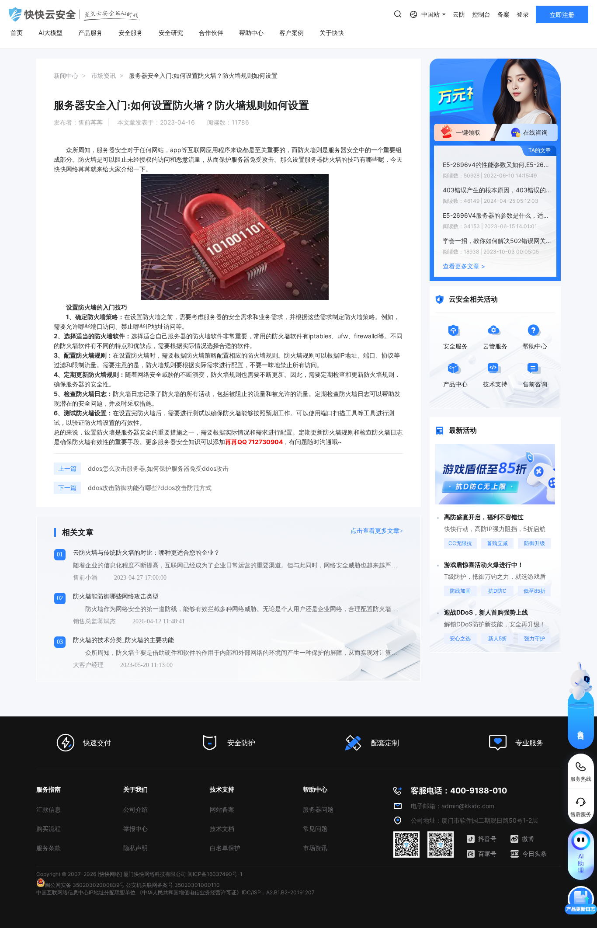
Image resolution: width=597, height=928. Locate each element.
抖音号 (487, 838)
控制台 (481, 14)
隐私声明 (135, 848)
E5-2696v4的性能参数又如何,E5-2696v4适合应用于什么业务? (497, 164)
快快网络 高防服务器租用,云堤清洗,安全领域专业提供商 (74, 14)
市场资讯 (315, 848)
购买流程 (48, 828)
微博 (528, 838)
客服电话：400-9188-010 (459, 790)
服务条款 (48, 848)
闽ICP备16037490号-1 (215, 874)
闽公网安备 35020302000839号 (85, 885)
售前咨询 (581, 727)
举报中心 (135, 828)
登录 (523, 14)
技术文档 (222, 828)
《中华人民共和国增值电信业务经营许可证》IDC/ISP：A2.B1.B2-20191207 (226, 892)
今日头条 (534, 853)
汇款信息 (48, 809)
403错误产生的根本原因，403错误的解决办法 (497, 190)
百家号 (487, 853)
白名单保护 (225, 848)
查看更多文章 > (464, 266)
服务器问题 (318, 809)
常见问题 (315, 828)
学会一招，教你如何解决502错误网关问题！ (497, 240)
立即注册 (562, 14)
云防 (459, 14)
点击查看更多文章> (377, 531)
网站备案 (222, 809)
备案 (503, 14)
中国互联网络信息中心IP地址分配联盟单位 (85, 892)
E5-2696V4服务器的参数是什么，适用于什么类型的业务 (497, 215)
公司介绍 (135, 809)
